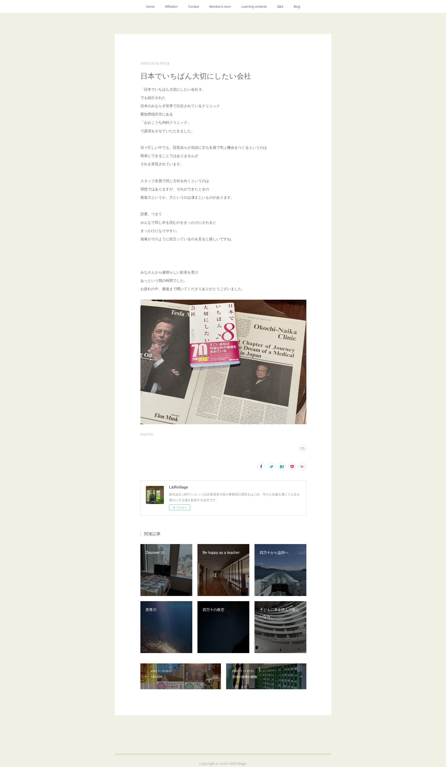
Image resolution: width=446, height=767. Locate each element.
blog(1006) (146, 434)
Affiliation (171, 6)
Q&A (280, 6)
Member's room (220, 6)
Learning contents (254, 6)
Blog (297, 6)
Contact (193, 6)
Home (150, 6)
